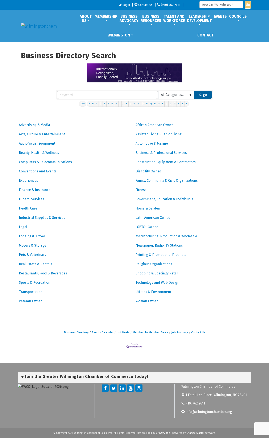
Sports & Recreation (34, 283)
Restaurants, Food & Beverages (43, 273)
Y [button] (182, 103)
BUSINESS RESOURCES (151, 18)
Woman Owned (147, 301)
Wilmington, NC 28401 (216, 395)
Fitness (141, 190)
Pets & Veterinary (32, 255)
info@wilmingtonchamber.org (208, 412)
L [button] (130, 103)
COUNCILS (238, 16)
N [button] (138, 103)
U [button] (166, 103)
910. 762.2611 (195, 403)
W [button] (174, 103)
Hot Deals (123, 332)
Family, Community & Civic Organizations (167, 181)
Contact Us (198, 332)
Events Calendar (102, 332)
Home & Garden (148, 208)
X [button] (178, 103)
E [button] (104, 103)
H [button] (116, 103)
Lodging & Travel (32, 236)
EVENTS (220, 16)
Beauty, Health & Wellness (39, 153)
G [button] (112, 103)
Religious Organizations (154, 264)
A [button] (89, 103)
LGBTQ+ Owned (147, 227)
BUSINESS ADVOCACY (129, 18)
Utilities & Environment (153, 292)
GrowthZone (163, 432)
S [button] (159, 103)
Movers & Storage (32, 245)
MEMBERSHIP (106, 16)
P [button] (147, 103)
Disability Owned (148, 171)
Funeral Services (31, 199)
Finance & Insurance (34, 190)
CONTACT (205, 35)
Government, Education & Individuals (164, 199)
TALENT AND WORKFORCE (174, 18)
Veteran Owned (31, 301)
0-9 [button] (83, 103)
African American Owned (155, 125)
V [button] (170, 103)
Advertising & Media (34, 125)
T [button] (162, 103)
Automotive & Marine (152, 143)
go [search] (205, 95)
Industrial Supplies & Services (42, 218)
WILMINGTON (119, 35)
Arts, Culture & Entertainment (42, 134)
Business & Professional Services (161, 153)
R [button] (155, 103)
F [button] (108, 103)
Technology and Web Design (157, 283)
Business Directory (76, 332)
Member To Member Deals (150, 332)
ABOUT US (86, 18)
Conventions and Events (38, 171)
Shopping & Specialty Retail (157, 273)
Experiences (28, 181)
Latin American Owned (153, 218)
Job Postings (179, 332)
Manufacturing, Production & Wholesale (166, 236)
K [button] (126, 103)
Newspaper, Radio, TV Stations (159, 245)
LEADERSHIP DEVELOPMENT (199, 18)
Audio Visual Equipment (37, 143)
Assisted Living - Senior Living (159, 134)
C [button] (96, 103)
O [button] (143, 103)
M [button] (134, 103)
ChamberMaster (195, 432)
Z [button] (186, 103)
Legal (23, 227)
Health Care (28, 208)
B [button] (93, 103)
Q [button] (151, 103)
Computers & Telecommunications (45, 162)
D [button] (100, 103)
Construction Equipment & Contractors (166, 162)
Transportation (30, 292)
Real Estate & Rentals (35, 264)
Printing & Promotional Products (161, 255)
